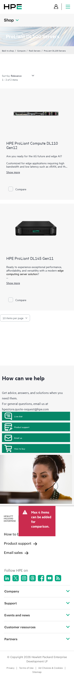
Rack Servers (34, 50)
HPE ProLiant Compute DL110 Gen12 (32, 145)
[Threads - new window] (32, 578)
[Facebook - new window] (41, 578)
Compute (21, 50)
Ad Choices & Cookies (50, 667)
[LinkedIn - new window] (7, 578)
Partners (10, 639)
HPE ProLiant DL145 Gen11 (29, 258)
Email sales (13, 552)
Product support (21, 427)
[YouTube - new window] (49, 578)
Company (11, 591)
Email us (18, 437)
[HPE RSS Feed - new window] (58, 578)
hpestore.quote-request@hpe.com (25, 409)
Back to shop (8, 50)
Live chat (18, 416)
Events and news (17, 615)
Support (10, 603)
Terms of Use (26, 667)
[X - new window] (15, 578)
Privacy (10, 667)
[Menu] (68, 6)
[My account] (56, 6)
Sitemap (37, 672)
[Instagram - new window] (24, 578)
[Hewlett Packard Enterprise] (13, 6)
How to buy (19, 448)
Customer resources (20, 627)
